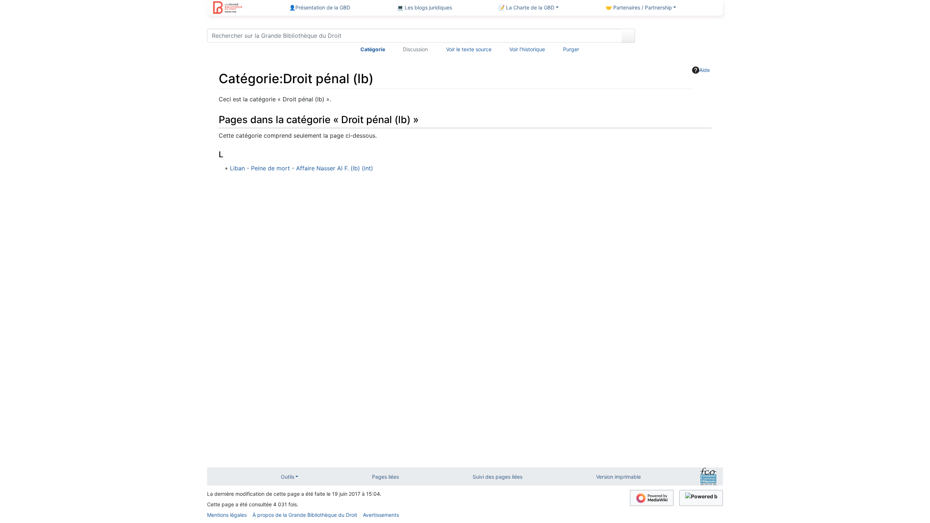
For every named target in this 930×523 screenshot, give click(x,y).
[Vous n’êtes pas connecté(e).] (682, 37)
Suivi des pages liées (497, 477)
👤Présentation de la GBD (319, 7)
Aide (704, 70)
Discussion (415, 49)
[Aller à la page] (628, 35)
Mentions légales (227, 515)
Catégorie (372, 49)
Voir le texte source (469, 49)
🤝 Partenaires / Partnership (639, 7)
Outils (287, 477)
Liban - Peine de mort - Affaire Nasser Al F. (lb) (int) (301, 168)
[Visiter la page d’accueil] (227, 8)
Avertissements (381, 515)
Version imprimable (618, 477)
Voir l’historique (527, 49)
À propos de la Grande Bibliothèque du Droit (304, 515)
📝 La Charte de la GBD (526, 7)
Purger (571, 49)
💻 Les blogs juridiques (424, 7)
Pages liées (385, 477)
